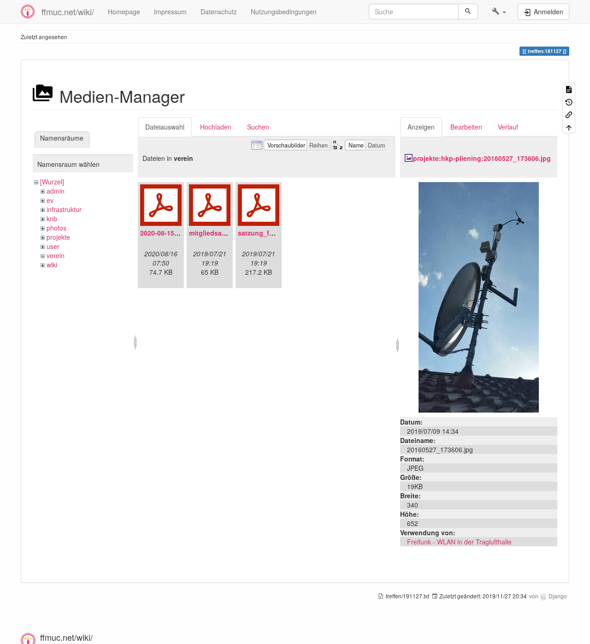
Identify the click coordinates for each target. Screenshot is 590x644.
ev (50, 200)
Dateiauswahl (164, 126)
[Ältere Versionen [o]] (569, 101)
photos (56, 227)
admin (56, 190)
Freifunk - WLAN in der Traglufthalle (459, 541)
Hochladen (215, 126)
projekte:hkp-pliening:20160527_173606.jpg (482, 158)
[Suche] (468, 11)
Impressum (170, 11)
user (53, 246)
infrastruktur (64, 209)
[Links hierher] (569, 114)
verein (56, 255)
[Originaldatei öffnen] (479, 296)
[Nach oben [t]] (569, 126)
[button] (499, 11)
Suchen (258, 126)
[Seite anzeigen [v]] (569, 89)
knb (52, 218)
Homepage (124, 11)
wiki (52, 264)
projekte (58, 237)
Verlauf (508, 126)
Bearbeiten (466, 126)
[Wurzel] (52, 181)
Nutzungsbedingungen (284, 11)
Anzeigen (421, 126)
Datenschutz (219, 11)
